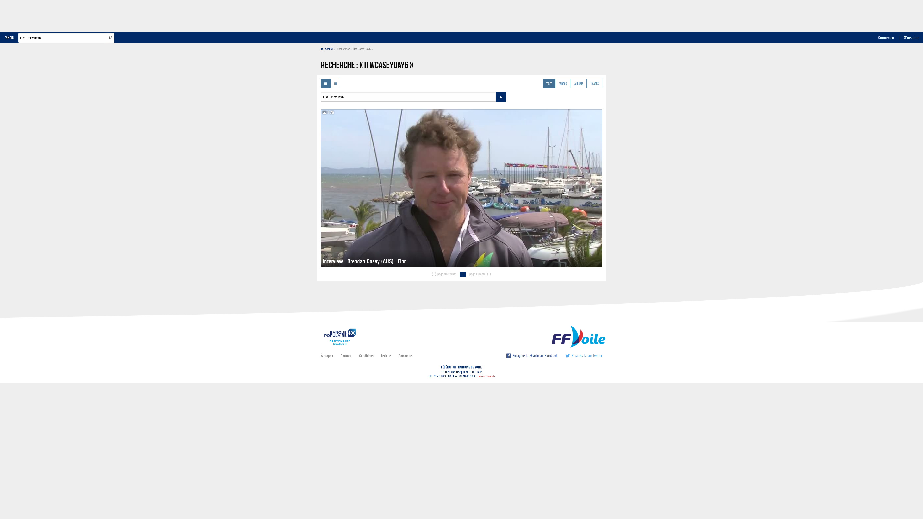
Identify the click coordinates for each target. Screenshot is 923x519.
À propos (327, 355)
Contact (346, 355)
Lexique (386, 355)
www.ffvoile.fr (487, 376)
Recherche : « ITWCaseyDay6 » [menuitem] (355, 49)
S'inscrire (911, 37)
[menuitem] (328, 49)
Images (595, 84)
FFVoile (572, 15)
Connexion (886, 37)
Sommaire (405, 355)
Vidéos (563, 84)
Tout (549, 84)
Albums (578, 84)
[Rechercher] (110, 37)
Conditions (366, 355)
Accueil (328, 49)
